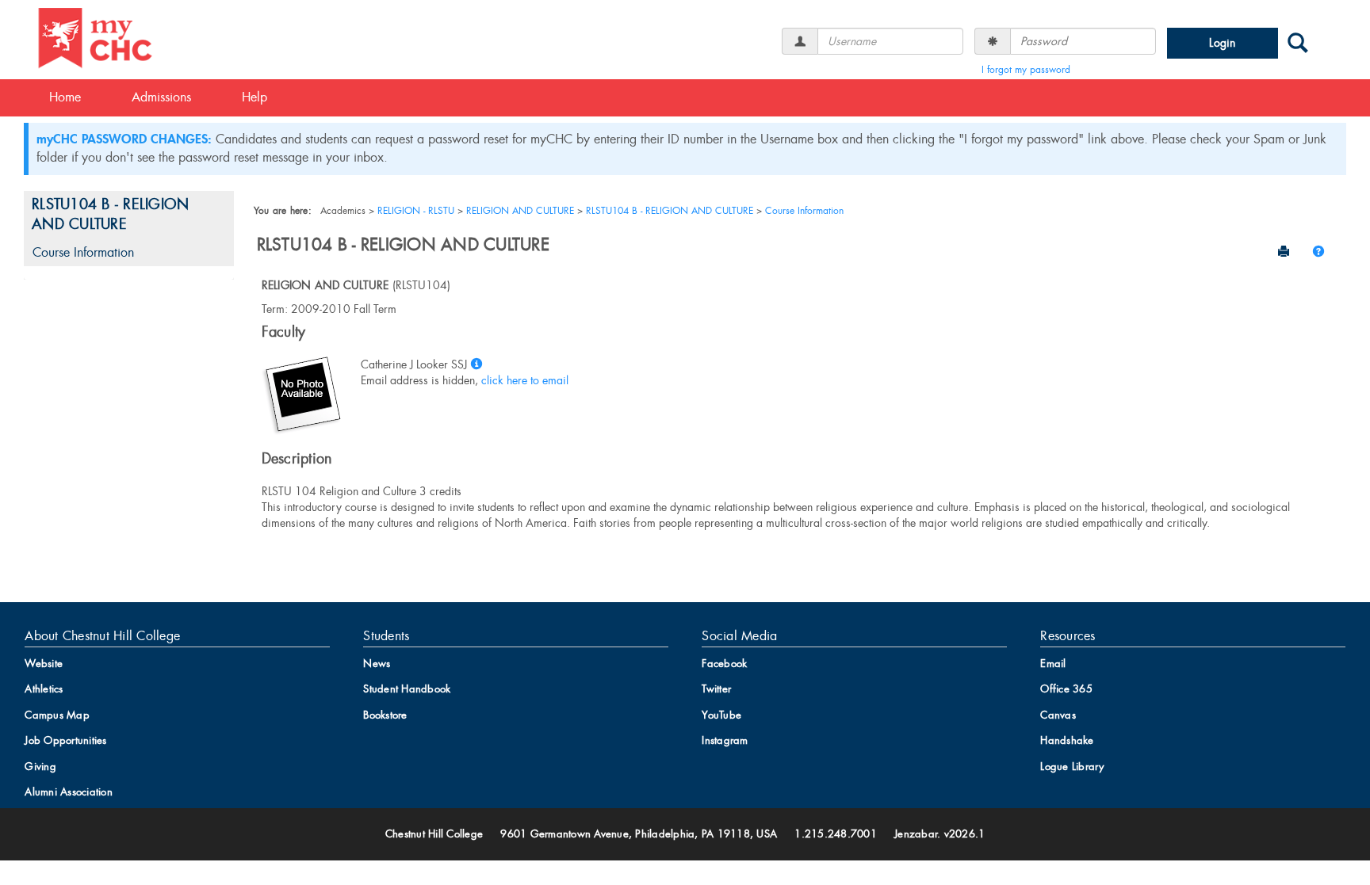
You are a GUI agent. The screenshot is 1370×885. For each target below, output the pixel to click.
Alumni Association (69, 792)
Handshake (1066, 740)
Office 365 (1066, 689)
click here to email (524, 380)
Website (44, 663)
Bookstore (385, 715)
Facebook (724, 663)
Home (65, 97)
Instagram (725, 740)
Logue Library (1072, 766)
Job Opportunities (65, 740)
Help (254, 97)
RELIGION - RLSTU (415, 210)
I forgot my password (1026, 69)
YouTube (721, 715)
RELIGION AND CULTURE (520, 210)
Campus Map (57, 715)
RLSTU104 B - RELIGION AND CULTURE (110, 215)
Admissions (161, 97)
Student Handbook (406, 689)
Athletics (44, 689)
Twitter (716, 689)
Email (1053, 663)
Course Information (83, 252)
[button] (1318, 251)
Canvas (1058, 715)
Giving (40, 766)
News (376, 663)
